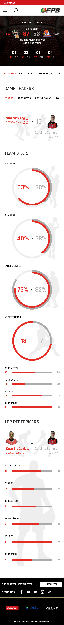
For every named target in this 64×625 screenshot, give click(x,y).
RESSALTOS (24, 98)
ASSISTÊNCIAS (43, 98)
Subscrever (51, 584)
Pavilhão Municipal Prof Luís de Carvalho (32, 41)
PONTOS (8, 98)
